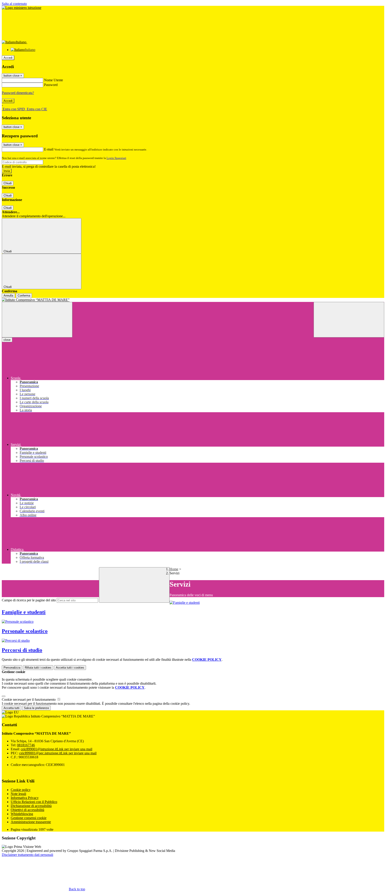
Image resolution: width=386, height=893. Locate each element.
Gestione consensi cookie (28, 818)
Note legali (18, 794)
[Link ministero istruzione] (21, 8)
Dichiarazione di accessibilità (31, 806)
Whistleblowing (22, 814)
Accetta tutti (70, 667)
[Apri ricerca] (349, 319)
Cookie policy (21, 790)
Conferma (24, 295)
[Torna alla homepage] (193, 300)
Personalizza (12, 667)
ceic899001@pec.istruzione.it (57, 753)
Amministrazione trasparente (31, 822)
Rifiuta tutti (38, 667)
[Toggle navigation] (37, 319)
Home (174, 569)
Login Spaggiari (116, 158)
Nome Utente (53, 80)
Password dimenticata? (18, 93)
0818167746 (26, 745)
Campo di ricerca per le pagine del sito (29, 600)
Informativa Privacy (25, 798)
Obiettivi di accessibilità (27, 810)
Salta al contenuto (14, 4)
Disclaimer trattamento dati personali (27, 855)
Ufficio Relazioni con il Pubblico (34, 802)
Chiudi (8, 183)
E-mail (48, 149)
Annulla (8, 295)
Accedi (8, 57)
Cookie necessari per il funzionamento (29, 699)
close (7, 339)
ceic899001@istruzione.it (56, 749)
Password (51, 85)
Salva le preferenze (36, 708)
